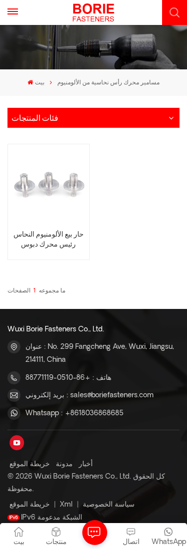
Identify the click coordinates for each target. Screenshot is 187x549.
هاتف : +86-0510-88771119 (68, 377)
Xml (66, 504)
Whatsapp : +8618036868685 (74, 413)
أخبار (86, 464)
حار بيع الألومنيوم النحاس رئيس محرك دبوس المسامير (48, 239)
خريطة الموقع (29, 464)
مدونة (64, 464)
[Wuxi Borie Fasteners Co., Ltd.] (93, 12)
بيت (39, 82)
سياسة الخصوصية (109, 504)
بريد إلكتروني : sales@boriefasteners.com (89, 395)
